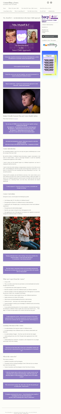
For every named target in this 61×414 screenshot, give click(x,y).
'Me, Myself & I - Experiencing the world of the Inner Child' (22, 128)
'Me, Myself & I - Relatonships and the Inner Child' (21, 130)
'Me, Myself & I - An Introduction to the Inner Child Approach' (21, 127)
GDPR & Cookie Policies (18, 413)
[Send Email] (48, 2)
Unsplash (16, 118)
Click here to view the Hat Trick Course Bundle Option (21, 131)
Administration (25, 413)
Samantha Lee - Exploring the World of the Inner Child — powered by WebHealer (22, 412)
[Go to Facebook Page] (51, 2)
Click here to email (49, 36)
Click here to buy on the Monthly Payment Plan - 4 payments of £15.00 (21, 144)
